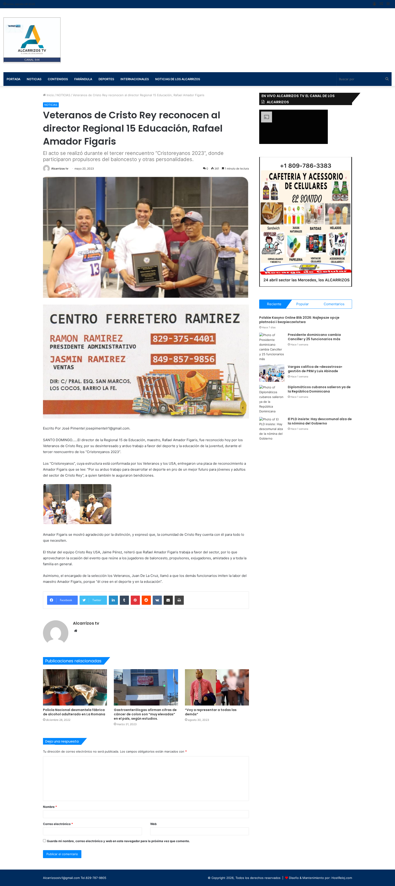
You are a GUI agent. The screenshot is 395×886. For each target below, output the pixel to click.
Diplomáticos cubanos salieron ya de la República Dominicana (319, 389)
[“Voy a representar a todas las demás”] (217, 687)
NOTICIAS (63, 95)
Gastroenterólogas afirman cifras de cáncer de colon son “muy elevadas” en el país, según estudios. (145, 714)
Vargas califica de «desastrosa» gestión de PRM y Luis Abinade (315, 369)
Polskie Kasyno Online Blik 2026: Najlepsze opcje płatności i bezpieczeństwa (299, 319)
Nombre (50, 807)
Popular (302, 304)
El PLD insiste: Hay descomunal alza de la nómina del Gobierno (320, 421)
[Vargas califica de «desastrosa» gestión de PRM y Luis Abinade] (271, 373)
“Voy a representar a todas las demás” (211, 712)
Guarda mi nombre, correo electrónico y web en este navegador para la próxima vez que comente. (118, 841)
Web (153, 824)
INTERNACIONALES (134, 79)
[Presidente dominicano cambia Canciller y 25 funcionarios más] (271, 347)
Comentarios (334, 304)
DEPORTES (106, 79)
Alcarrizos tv (59, 168)
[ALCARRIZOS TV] (32, 40)
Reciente (274, 304)
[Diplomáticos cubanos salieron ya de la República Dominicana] (271, 399)
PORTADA (13, 79)
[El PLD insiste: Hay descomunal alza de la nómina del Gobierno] (271, 429)
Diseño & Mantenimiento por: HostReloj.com (320, 878)
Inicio (50, 95)
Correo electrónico (58, 824)
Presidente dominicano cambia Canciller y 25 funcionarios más (314, 337)
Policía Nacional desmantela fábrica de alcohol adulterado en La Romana (74, 712)
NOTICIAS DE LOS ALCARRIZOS (177, 79)
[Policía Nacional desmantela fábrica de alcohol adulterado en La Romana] (75, 687)
